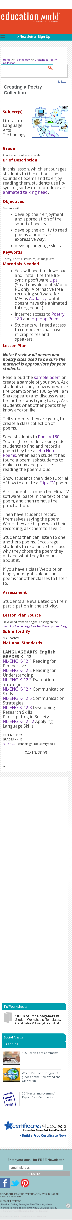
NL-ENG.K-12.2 (17, 670)
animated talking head (25, 192)
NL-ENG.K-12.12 (18, 721)
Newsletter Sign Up (35, 37)
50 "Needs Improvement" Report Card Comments (38, 1095)
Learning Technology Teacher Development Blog (35, 626)
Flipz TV (47, 483)
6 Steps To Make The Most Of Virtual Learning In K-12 (29, 1208)
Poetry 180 (48, 437)
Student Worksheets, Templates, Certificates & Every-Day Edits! (38, 1019)
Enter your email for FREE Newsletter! (36, 1160)
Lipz (53, 280)
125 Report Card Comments (40, 1053)
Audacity (38, 298)
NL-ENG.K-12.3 (17, 680)
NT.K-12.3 (9, 744)
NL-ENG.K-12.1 (17, 661)
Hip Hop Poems (47, 319)
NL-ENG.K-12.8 (17, 707)
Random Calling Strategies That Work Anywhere (26, 1204)
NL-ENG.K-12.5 (17, 698)
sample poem (47, 377)
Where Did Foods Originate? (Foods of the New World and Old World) (41, 1077)
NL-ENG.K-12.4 (17, 689)
